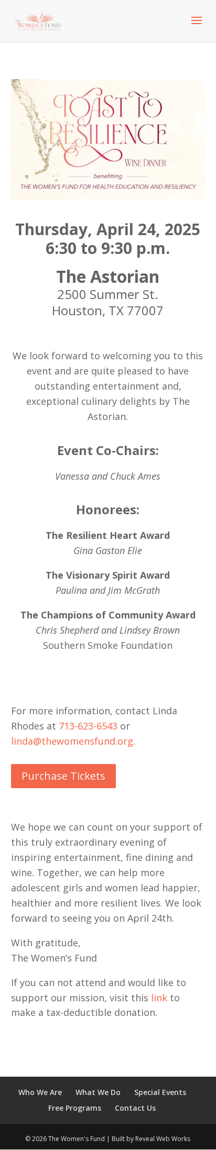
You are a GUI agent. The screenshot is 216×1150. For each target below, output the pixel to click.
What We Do (98, 1092)
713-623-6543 (88, 726)
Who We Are (40, 1092)
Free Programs (74, 1108)
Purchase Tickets (63, 776)
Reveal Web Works (162, 1138)
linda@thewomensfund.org (72, 741)
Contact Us (135, 1108)
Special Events (160, 1092)
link (159, 997)
